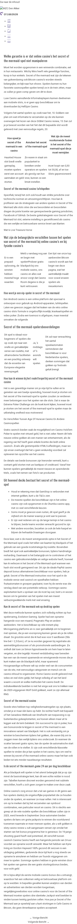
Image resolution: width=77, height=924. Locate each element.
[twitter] (8, 31)
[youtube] (8, 41)
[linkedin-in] (8, 21)
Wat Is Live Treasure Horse (18, 230)
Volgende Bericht (38, 921)
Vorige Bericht (39, 917)
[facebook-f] (8, 26)
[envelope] (8, 36)
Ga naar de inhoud (10, 2)
